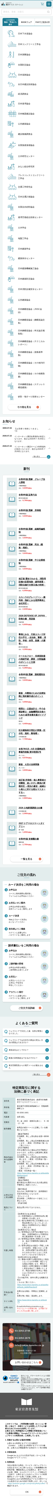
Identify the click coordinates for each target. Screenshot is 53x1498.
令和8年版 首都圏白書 (29, 839)
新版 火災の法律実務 (29, 764)
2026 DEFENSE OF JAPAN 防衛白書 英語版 (32, 617)
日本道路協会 (24, 75)
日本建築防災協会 (26, 279)
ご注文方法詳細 (26, 1008)
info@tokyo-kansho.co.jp (29, 1345)
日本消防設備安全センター (30, 289)
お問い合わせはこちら (26, 1362)
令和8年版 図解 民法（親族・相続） (31, 546)
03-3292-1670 (22, 1338)
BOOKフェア (26, 22)
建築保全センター (26, 258)
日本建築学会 (24, 249)
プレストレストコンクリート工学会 (31, 176)
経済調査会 (23, 94)
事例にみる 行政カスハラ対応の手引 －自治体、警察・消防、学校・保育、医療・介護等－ (32, 639)
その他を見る (24, 407)
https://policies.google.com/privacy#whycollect (26, 1483)
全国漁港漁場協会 (26, 145)
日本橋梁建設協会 (26, 114)
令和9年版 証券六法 (28, 495)
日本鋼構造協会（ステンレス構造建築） (31, 386)
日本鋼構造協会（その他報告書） (31, 375)
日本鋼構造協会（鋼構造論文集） (31, 321)
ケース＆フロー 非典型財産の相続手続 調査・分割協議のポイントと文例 (32, 659)
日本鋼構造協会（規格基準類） (30, 353)
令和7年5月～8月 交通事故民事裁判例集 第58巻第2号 (32, 750)
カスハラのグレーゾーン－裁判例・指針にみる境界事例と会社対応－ (32, 600)
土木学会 (22, 228)
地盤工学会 (23, 238)
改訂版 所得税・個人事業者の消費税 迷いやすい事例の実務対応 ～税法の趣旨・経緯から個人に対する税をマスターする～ (32, 786)
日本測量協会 (24, 54)
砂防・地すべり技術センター (31, 397)
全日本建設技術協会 (27, 84)
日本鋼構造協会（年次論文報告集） (31, 332)
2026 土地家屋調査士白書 (30, 808)
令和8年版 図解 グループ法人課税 (32, 480)
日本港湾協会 (24, 104)
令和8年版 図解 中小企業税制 (32, 561)
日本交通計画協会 (26, 197)
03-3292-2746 (22, 1331)
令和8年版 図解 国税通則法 (32, 674)
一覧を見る (26, 859)
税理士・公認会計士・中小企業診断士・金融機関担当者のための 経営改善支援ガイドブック (32, 713)
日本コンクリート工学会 (29, 44)
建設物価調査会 (25, 134)
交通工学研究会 (25, 187)
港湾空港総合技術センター (30, 217)
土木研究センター (26, 156)
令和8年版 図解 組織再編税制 (32, 530)
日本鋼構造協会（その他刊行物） (31, 364)
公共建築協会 (24, 124)
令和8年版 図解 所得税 (30, 510)
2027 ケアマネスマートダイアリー (31, 825)
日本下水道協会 (25, 33)
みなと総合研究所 (26, 166)
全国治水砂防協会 (26, 207)
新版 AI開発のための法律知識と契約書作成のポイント (32, 694)
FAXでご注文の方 (43, 22)
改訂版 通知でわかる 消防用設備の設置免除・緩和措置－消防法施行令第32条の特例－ (32, 582)
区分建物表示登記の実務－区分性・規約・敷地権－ (32, 731)
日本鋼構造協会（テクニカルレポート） (31, 343)
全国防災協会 (24, 65)
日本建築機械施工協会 (28, 268)
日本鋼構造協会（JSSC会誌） (30, 310)
